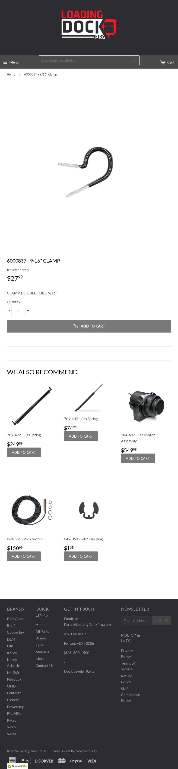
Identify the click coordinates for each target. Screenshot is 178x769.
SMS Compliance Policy (130, 694)
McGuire (14, 672)
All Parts (42, 631)
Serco (11, 727)
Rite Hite (14, 713)
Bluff (11, 625)
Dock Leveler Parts (79, 671)
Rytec (11, 720)
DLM (11, 639)
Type (39, 645)
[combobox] (89, 60)
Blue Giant (15, 618)
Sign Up (161, 620)
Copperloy (15, 632)
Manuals (42, 652)
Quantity (13, 302)
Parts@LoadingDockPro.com (87, 624)
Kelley (12, 653)
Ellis (10, 646)
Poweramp (15, 706)
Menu (14, 62)
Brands (41, 638)
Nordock (14, 679)
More (39, 658)
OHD (11, 686)
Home (11, 74)
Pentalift (14, 692)
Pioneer (13, 699)
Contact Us (44, 665)
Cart (171, 62)
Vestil (11, 734)
